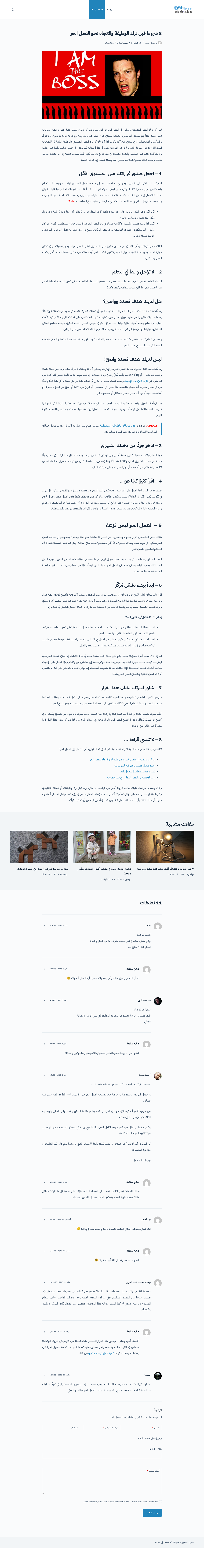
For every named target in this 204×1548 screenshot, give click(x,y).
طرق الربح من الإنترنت (136, 381)
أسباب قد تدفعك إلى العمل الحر (137, 771)
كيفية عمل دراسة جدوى (101, 1353)
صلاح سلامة (132, 969)
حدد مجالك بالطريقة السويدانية (118, 425)
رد (44, 925)
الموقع (74, 1427)
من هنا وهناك (97, 9)
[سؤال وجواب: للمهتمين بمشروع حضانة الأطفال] (39, 847)
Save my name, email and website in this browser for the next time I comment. (120, 1501)
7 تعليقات (171, 874)
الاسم (155, 1427)
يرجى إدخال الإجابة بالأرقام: (149, 1438)
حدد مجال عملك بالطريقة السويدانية (134, 765)
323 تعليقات (107, 879)
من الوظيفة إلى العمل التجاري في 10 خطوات (131, 777)
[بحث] (13, 9)
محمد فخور (144, 1000)
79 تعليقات (45, 874)
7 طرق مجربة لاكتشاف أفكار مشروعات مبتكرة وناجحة (165, 869)
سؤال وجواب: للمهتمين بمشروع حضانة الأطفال (42, 869)
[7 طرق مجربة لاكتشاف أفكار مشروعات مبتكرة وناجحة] (165, 847)
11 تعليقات (109, 42)
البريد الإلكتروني (110, 1427)
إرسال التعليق (152, 1512)
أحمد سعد (144, 1075)
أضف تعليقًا (153, 1471)
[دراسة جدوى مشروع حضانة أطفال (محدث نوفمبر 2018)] (102, 847)
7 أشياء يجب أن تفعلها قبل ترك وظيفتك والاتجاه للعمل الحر (122, 759)
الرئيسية (110, 9)
